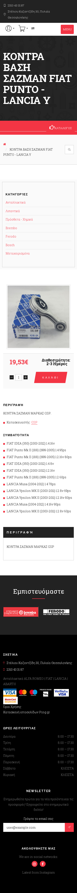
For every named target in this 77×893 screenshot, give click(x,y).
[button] (10, 28)
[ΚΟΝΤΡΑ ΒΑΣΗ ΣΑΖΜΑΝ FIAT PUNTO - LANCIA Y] (38, 316)
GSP (34, 422)
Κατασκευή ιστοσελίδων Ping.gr (26, 712)
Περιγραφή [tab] (20, 532)
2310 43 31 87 (16, 5)
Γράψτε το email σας (38, 818)
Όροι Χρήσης (12, 707)
